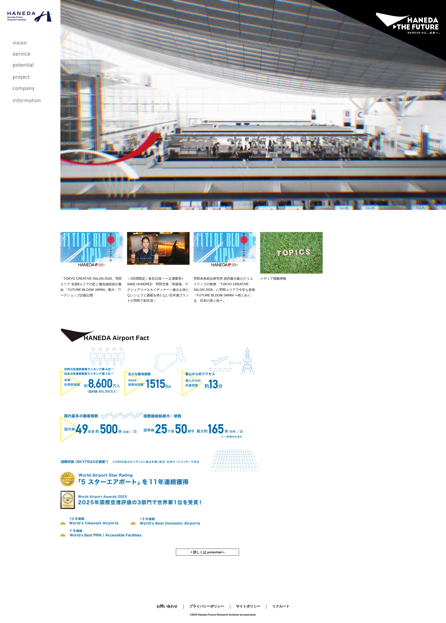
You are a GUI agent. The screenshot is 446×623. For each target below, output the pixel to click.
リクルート (281, 606)
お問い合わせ (167, 606)
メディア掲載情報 (103, 207)
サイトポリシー (248, 606)
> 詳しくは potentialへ (207, 552)
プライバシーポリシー (206, 606)
